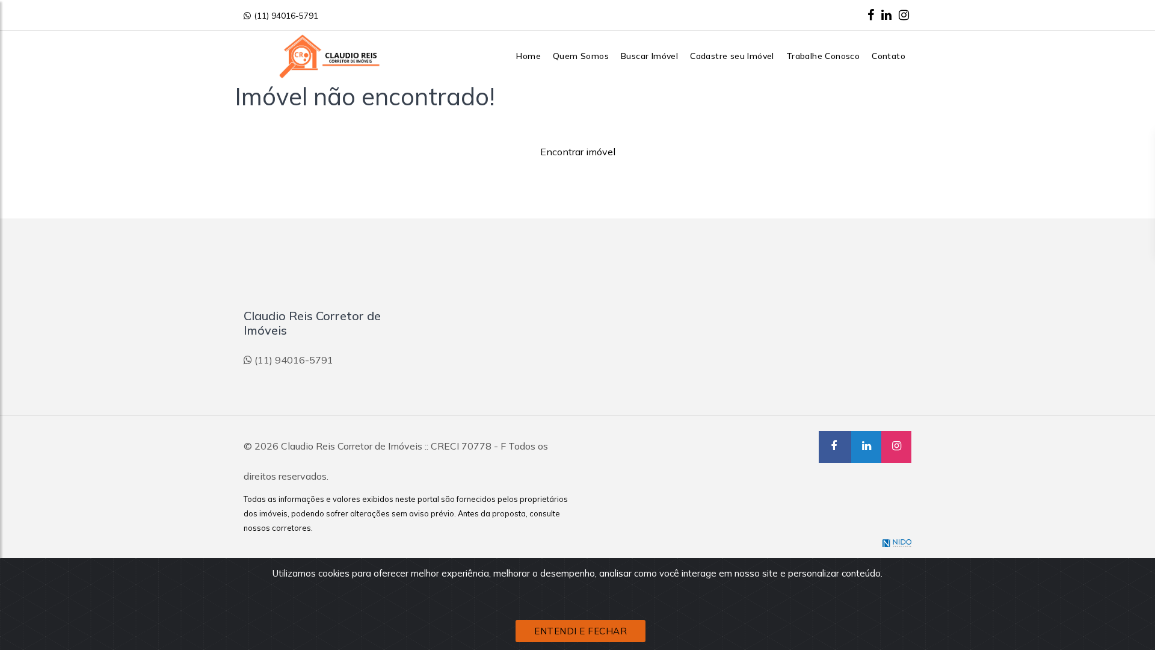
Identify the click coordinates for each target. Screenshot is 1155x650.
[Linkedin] (886, 14)
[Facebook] (870, 14)
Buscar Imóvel (649, 56)
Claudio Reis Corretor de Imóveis (351, 446)
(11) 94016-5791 (286, 15)
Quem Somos (581, 56)
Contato (888, 56)
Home (528, 56)
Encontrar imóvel (577, 152)
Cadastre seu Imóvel (732, 56)
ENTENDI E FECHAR (580, 631)
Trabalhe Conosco (823, 56)
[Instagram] (904, 14)
